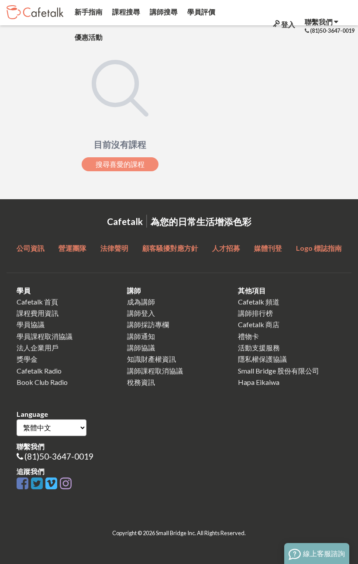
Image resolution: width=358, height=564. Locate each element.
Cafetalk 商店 (258, 324)
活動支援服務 (259, 347)
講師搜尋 (163, 11)
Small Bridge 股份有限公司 (278, 371)
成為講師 (141, 302)
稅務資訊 (141, 382)
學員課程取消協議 (44, 336)
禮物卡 (248, 336)
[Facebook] (24, 483)
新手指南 (88, 11)
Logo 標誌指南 (319, 248)
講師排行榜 (255, 313)
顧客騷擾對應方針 (170, 248)
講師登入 (141, 313)
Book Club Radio (42, 382)
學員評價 (200, 11)
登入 (287, 24)
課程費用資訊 (38, 313)
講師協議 (141, 347)
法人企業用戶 (38, 347)
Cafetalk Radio (39, 371)
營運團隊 (72, 248)
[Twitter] (38, 483)
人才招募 (226, 248)
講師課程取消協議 (155, 371)
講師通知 (141, 336)
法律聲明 (114, 248)
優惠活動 (88, 37)
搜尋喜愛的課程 (120, 164)
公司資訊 (31, 248)
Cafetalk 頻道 (258, 302)
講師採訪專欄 (148, 324)
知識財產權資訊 (151, 359)
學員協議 (31, 324)
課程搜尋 (125, 11)
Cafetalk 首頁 (37, 302)
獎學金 (27, 359)
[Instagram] (66, 483)
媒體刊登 (268, 248)
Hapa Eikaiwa (258, 382)
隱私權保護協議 (262, 359)
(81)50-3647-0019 (58, 456)
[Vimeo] (52, 483)
